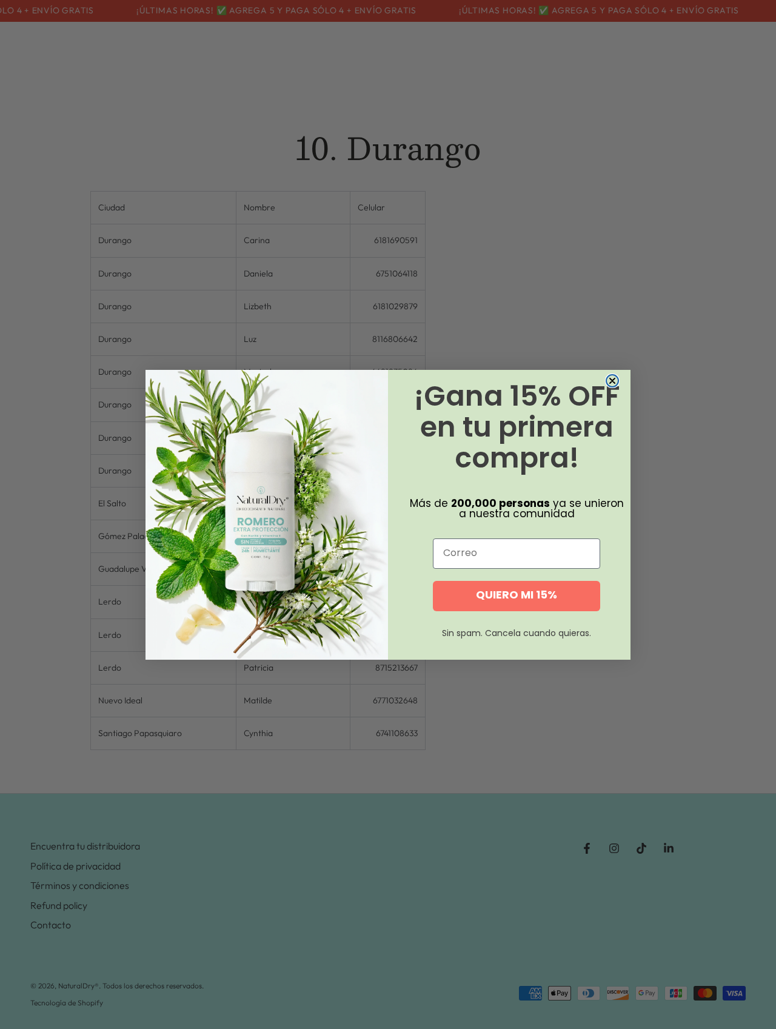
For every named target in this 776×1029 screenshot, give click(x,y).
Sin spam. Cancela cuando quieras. (516, 634)
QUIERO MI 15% (516, 595)
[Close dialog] (612, 381)
